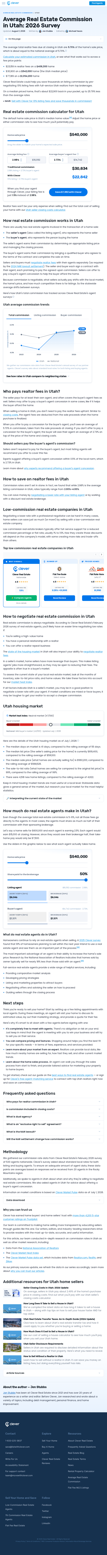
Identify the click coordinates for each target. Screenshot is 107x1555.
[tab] (18, 315)
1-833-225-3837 (13, 1440)
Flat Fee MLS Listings (78, 1487)
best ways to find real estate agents (72, 1075)
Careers (9, 1453)
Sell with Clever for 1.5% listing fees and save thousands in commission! (52, 101)
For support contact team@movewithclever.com (19, 1473)
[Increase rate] (21, 159)
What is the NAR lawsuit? (21, 1131)
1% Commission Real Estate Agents (18, 1517)
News (70, 1465)
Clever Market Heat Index (25, 1253)
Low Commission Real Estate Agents (19, 1507)
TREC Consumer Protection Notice (52, 1541)
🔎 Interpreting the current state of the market (34, 798)
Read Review (59, 598)
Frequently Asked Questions (82, 1446)
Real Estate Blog (76, 1453)
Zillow (9, 1261)
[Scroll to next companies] (101, 554)
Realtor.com (81, 1257)
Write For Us (11, 1459)
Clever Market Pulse (67, 1192)
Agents (45, 1453)
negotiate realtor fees (43, 262)
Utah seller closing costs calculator (45, 209)
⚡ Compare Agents (21, 598)
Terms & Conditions (33, 1541)
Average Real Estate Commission (17, 13)
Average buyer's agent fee (62, 154)
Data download (15, 1200)
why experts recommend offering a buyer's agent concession (59, 468)
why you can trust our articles (27, 1271)
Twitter (45, 1511)
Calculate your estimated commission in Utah (29, 56)
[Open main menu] (3, 3)
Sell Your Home (49, 1440)
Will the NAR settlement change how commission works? (40, 1139)
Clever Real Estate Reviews (51, 1461)
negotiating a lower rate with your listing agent (58, 495)
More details (21, 603)
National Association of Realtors (41, 1248)
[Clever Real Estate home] (14, 3)
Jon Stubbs (47, 31)
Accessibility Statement (17, 1465)
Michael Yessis (75, 31)
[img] (21, 334)
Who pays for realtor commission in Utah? (31, 1101)
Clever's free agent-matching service (31, 1079)
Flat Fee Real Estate (15, 1525)
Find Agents (97, 3)
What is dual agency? (19, 1116)
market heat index (21, 682)
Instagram (47, 1517)
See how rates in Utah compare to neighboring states (36, 376)
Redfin (92, 1257)
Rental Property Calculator (81, 1471)
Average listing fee (26, 154)
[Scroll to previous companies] (95, 554)
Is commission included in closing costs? (30, 1109)
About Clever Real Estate (80, 1440)
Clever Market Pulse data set (27, 1257)
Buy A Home (48, 1446)
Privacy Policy (20, 1541)
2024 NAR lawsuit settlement (27, 266)
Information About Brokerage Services (78, 1541)
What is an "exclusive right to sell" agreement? (33, 1124)
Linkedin (46, 1523)
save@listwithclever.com (17, 1446)
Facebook (47, 1505)
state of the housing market (24, 651)
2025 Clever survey (90, 940)
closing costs (10, 414)
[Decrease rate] (21, 161)
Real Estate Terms (77, 1459)
